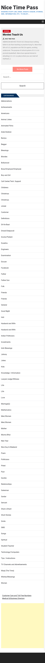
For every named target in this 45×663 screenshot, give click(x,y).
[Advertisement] (22, 625)
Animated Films (7, 126)
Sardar (3, 497)
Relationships (6, 484)
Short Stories (6, 515)
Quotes (4, 478)
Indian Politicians (7, 336)
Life (2, 385)
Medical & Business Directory (13, 598)
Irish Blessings (6, 348)
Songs (3, 534)
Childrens (4, 187)
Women (4, 583)
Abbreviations (6, 101)
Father (3, 274)
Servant (4, 503)
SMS (3, 527)
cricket (3, 206)
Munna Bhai (5, 435)
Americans (5, 113)
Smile (3, 521)
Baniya (3, 138)
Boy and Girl (5, 175)
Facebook (5, 268)
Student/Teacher (7, 546)
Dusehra (4, 243)
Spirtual (4, 540)
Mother (4, 428)
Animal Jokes (6, 119)
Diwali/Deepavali (7, 231)
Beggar (4, 144)
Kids (2, 367)
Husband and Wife (8, 323)
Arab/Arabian (6, 132)
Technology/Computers (10, 552)
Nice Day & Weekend (9, 447)
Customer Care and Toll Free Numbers (16, 596)
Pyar (3, 472)
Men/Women (6, 416)
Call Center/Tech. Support (11, 181)
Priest (3, 466)
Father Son (5, 280)
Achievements (6, 107)
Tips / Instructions (8, 558)
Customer (5, 212)
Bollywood (5, 163)
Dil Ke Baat (5, 225)
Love (3, 398)
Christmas (5, 194)
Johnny (4, 354)
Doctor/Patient (6, 237)
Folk (2, 286)
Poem (3, 453)
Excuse (4, 262)
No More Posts (22, 69)
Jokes (3, 360)
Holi (2, 317)
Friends (4, 293)
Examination (6, 255)
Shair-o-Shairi (6, 509)
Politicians (5, 459)
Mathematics (6, 410)
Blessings (5, 150)
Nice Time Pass (19, 7)
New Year (4, 441)
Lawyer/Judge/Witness (10, 379)
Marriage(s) (5, 404)
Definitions (5, 218)
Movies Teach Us (13, 34)
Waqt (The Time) (7, 571)
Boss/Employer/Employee (11, 169)
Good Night (5, 311)
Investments (5, 342)
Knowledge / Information (10, 373)
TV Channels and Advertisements (14, 564)
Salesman (5, 490)
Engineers (5, 249)
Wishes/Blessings (8, 577)
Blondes (4, 157)
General (7, 31)
